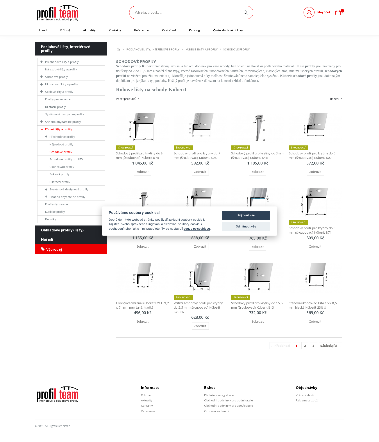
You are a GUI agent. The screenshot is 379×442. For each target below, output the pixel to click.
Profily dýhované (56, 204)
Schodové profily (56, 77)
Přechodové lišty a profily (62, 62)
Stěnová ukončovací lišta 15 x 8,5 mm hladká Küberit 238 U (313, 305)
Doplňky (50, 219)
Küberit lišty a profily (58, 129)
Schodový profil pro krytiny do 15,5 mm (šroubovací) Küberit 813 (257, 305)
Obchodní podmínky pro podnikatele (228, 400)
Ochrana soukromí (216, 411)
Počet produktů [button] (126, 99)
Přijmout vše (246, 215)
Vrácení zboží (305, 395)
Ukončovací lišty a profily (61, 84)
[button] (339, 12)
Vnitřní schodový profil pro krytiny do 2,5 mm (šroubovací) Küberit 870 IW (199, 307)
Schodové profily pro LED (66, 159)
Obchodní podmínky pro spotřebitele (228, 406)
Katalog (194, 30)
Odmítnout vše (246, 226)
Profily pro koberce (58, 99)
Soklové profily (60, 174)
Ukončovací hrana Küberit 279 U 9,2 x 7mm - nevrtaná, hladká (143, 305)
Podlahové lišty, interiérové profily (65, 48)
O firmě (65, 30)
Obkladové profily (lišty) (62, 230)
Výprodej (53, 249)
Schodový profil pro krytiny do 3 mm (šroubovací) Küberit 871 (312, 230)
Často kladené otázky (228, 30)
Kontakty (115, 30)
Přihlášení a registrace (219, 395)
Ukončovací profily (62, 167)
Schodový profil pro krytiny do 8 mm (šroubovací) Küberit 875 (140, 155)
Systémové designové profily (64, 114)
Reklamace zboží (307, 400)
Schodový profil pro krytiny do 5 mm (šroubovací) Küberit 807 (312, 155)
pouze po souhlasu (197, 228)
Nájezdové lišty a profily (61, 69)
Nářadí (47, 239)
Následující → (330, 346)
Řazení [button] (335, 99)
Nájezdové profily (61, 144)
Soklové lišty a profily (59, 92)
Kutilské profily (55, 212)
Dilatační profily (55, 107)
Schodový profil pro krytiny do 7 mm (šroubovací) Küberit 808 (197, 155)
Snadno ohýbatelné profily (63, 122)
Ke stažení (169, 30)
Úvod (43, 30)
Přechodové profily (62, 137)
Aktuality (89, 30)
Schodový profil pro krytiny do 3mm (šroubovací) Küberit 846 (257, 155)
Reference (141, 30)
